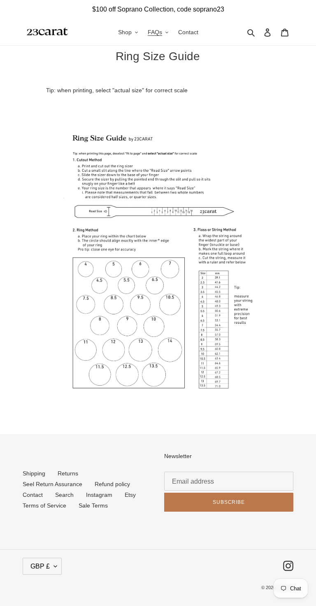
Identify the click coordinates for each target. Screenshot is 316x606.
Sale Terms (93, 505)
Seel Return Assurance (52, 484)
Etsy (130, 494)
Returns (68, 473)
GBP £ (40, 566)
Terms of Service (44, 505)
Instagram (99, 494)
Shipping (34, 473)
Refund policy (112, 484)
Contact (33, 494)
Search (64, 494)
